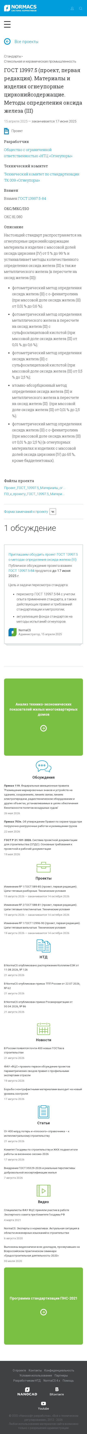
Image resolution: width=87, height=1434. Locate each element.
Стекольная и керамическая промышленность (40, 61)
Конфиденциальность (59, 1370)
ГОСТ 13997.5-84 (32, 198)
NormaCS (25, 630)
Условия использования (35, 1375)
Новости (43, 1040)
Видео (43, 1202)
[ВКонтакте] (53, 511)
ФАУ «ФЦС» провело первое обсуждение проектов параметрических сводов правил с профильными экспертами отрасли (37, 1071)
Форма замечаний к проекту (26, 512)
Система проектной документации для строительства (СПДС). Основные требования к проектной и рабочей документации (40, 844)
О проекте (19, 1370)
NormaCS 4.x (52, 1380)
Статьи (43, 1123)
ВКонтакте (57, 1394)
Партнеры (61, 1375)
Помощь (68, 1380)
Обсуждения (43, 777)
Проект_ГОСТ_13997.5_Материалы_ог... (34, 488)
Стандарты (12, 56)
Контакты (35, 1370)
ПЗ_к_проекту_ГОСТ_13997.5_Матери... (34, 494)
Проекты (44, 878)
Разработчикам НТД (27, 1380)
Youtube (43, 1408)
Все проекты (26, 41)
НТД (44, 957)
